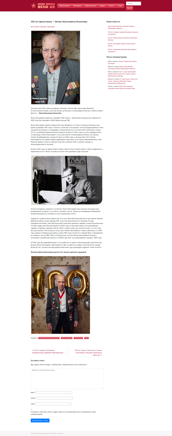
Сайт (33, 404)
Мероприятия (90, 6)
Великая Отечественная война (48, 338)
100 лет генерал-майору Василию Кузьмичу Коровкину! (123, 33)
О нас (120, 6)
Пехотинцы (78, 338)
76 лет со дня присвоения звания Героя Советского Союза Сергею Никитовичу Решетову (122, 74)
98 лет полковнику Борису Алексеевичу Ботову (121, 45)
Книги (111, 6)
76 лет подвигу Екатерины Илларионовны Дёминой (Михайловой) (47, 351)
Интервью (77, 6)
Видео (102, 6)
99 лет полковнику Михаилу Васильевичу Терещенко (122, 50)
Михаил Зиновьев (48, 27)
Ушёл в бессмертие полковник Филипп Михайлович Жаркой (121, 27)
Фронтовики (64, 6)
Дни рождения (66, 338)
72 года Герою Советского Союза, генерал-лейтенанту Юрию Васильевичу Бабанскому (123, 81)
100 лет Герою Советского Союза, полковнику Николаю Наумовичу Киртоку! (88, 352)
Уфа (86, 338)
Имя (33, 392)
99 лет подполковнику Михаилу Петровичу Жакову (122, 39)
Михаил (110, 79)
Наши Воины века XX (43, 433)
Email (33, 398)
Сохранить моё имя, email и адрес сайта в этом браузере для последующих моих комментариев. (63, 413)
